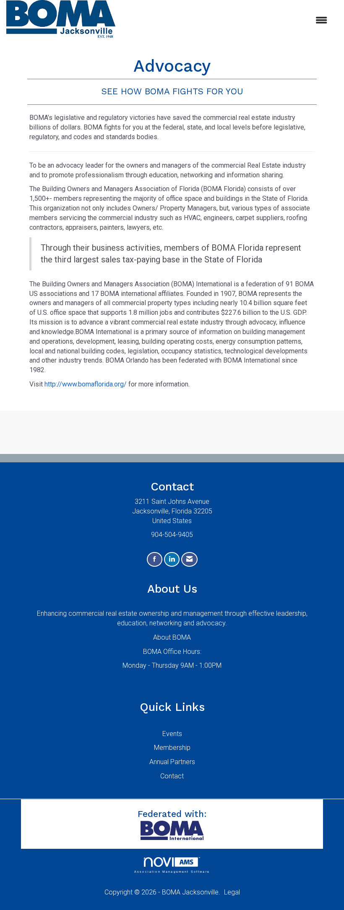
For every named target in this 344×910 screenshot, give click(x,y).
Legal (232, 892)
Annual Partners (172, 762)
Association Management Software (172, 871)
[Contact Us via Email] (189, 559)
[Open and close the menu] (225, 21)
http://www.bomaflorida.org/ (85, 384)
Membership (172, 748)
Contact (172, 776)
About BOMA (172, 637)
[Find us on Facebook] (154, 559)
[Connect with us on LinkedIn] (172, 559)
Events (172, 734)
